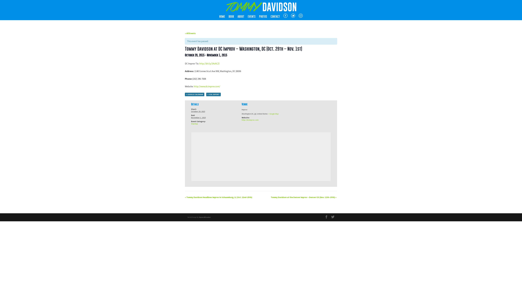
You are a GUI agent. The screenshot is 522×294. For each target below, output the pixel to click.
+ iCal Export (213, 94)
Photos (263, 17)
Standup (194, 123)
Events (252, 17)
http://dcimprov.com (250, 120)
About (241, 17)
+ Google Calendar (194, 94)
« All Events (190, 33)
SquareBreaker (205, 217)
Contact (275, 17)
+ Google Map (273, 114)
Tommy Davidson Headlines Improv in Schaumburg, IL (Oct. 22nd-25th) (218, 197)
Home (222, 17)
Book (231, 17)
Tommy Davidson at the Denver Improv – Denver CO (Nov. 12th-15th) (303, 197)
